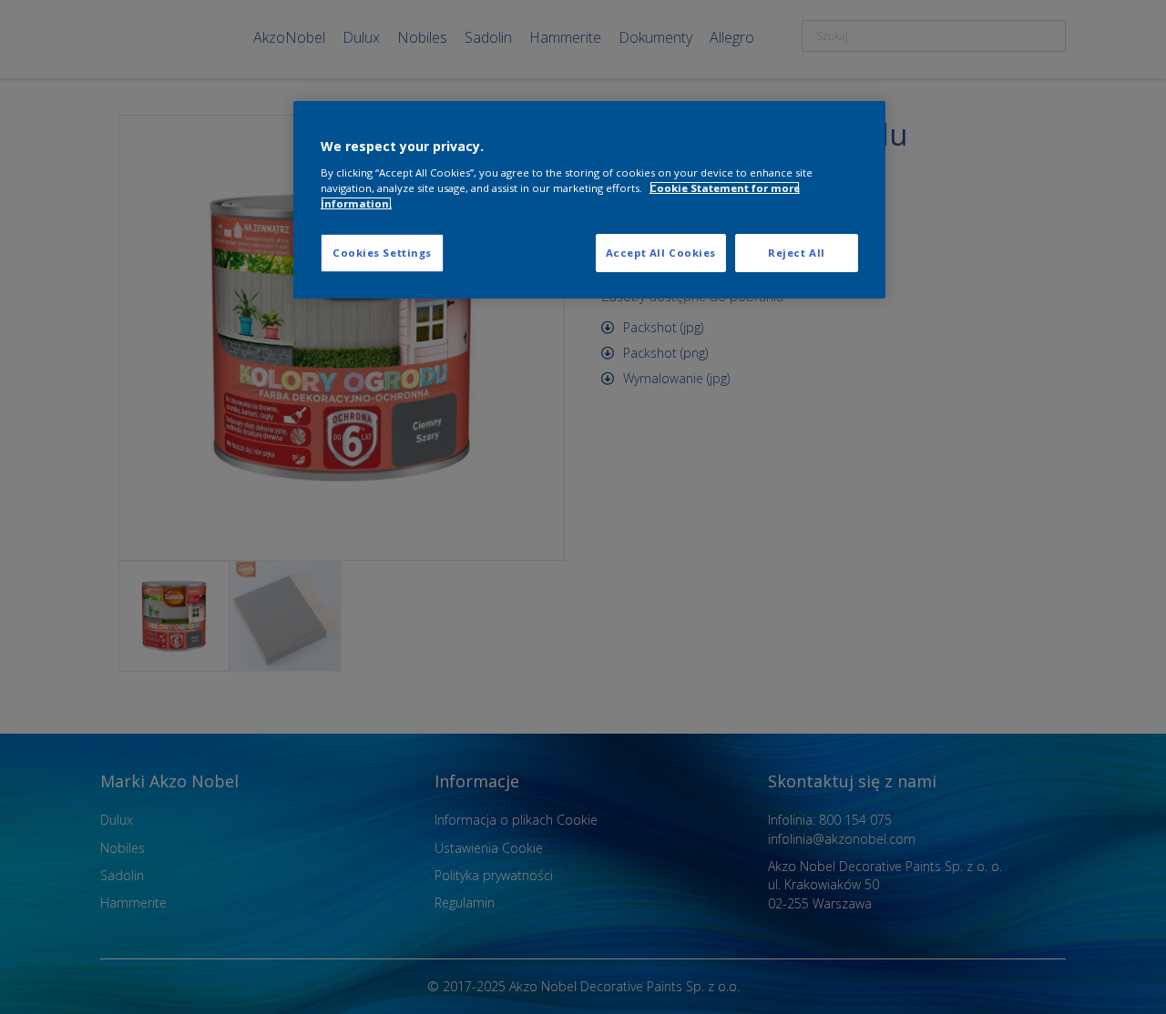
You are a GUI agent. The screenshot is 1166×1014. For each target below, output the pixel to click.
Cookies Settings (382, 252)
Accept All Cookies (661, 252)
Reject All (796, 252)
